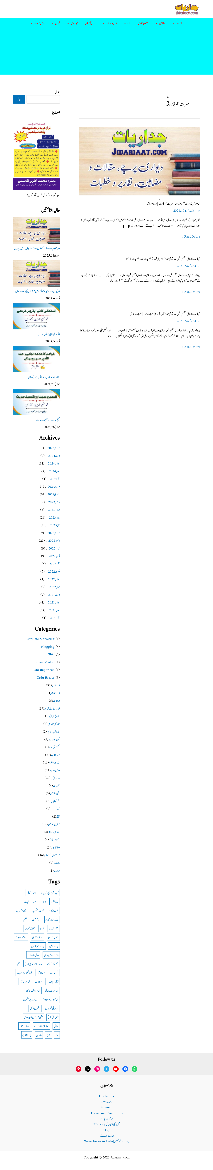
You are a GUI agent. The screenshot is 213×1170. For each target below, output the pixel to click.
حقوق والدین (53, 937)
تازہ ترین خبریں (53, 731)
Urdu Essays (46, 677)
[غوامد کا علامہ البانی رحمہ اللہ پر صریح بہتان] (36, 359)
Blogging (48, 646)
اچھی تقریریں (21, 910)
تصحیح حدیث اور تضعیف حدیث (48, 419)
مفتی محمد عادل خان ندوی (33, 1017)
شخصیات (56, 785)
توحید (42, 928)
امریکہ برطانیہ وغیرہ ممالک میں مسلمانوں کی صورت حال (37, 291)
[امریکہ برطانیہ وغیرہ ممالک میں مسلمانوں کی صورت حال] (36, 273)
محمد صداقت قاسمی (33, 990)
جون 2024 (54, 471)
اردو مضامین (195, 210)
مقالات (179, 23)
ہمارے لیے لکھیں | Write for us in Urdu (106, 1141)
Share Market (45, 662)
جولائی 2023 (54, 509)
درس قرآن (55, 777)
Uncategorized (44, 669)
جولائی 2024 (54, 463)
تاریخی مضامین (54, 723)
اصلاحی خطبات (30, 901)
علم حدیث (54, 972)
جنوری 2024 (53, 494)
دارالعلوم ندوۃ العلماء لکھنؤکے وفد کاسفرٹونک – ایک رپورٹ (37, 248)
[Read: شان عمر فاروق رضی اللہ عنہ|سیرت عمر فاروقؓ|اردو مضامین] (139, 160)
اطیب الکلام (53, 910)
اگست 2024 (54, 455)
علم (18, 963)
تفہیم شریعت (54, 746)
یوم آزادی (26, 1035)
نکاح (48, 1035)
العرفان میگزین (38, 910)
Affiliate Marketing (41, 638)
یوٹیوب (57, 870)
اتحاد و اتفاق (31, 892)
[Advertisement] (106, 51)
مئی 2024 (55, 478)
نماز (56, 1035)
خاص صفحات (39, 23)
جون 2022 (54, 586)
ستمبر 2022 (54, 563)
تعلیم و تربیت (53, 928)
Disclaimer (106, 1096)
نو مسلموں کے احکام (52, 855)
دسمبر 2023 (54, 502)
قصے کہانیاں (55, 801)
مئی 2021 (55, 617)
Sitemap (106, 1107)
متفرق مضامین (54, 824)
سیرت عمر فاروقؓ (37, 946)
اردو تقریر (54, 901)
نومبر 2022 (54, 548)
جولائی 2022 (54, 579)
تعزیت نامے (54, 739)
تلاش (57, 92)
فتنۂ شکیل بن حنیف (24, 972)
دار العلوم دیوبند (21, 937)
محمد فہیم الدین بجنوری (50, 999)
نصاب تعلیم (24, 1026)
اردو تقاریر (196, 265)
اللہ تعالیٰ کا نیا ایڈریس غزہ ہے (49, 334)
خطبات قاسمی (37, 937)
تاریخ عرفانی (90, 23)
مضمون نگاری (143, 23)
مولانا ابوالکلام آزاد (41, 1026)
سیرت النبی (53, 946)
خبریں (57, 23)
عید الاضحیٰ (41, 972)
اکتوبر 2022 (54, 556)
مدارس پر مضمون (30, 999)
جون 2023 (54, 517)
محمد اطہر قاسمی (25, 981)
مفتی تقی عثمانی (53, 1017)
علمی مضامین (55, 793)
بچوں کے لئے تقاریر (52, 708)
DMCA (106, 1101)
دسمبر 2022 (54, 540)
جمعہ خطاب (55, 754)
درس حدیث (54, 770)
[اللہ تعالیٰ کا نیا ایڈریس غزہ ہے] (36, 316)
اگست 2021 (54, 594)
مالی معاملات (39, 981)
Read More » (191, 236)
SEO (51, 654)
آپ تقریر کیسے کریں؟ (49, 892)
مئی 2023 (55, 525)
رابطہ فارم (107, 1130)
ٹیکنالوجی (74, 23)
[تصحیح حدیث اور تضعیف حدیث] (36, 402)
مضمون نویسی (35, 1008)
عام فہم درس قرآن (51, 955)
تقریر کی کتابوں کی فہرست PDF (106, 1124)
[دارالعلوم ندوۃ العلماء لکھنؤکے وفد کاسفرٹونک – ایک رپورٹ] (36, 230)
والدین (39, 1035)
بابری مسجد (36, 919)
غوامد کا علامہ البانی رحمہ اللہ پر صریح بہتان (44, 376)
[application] (174, 23)
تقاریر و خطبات (111, 23)
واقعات (56, 862)
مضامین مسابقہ (54, 831)
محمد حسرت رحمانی (51, 990)
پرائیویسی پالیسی (106, 1118)
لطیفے (58, 816)
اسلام (43, 901)
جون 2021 (54, 610)
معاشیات (56, 847)
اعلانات (127, 23)
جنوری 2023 (53, 532)
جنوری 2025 (53, 447)
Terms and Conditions (106, 1113)
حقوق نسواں (30, 928)
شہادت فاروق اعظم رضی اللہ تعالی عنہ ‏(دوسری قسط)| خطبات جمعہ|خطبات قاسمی (163, 258)
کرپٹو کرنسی (55, 808)
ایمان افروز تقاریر (52, 919)
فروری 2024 (54, 486)
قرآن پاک (53, 981)
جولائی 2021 (54, 602)
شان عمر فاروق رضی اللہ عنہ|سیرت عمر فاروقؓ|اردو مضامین (173, 203)
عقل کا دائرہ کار (52, 963)
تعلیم (25, 919)
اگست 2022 (54, 571)
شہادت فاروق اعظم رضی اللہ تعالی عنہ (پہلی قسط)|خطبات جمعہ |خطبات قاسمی (165, 313)
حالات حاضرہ (54, 762)
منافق (56, 1026)
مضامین (162, 23)
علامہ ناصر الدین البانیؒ (33, 963)
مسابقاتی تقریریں (51, 1008)
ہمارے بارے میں (106, 1135)
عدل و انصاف (33, 955)
